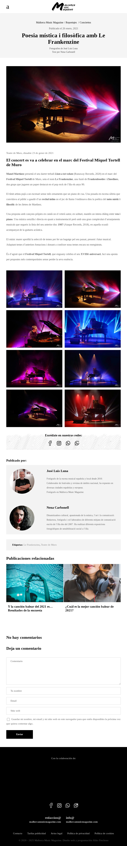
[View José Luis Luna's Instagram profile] (40, 489)
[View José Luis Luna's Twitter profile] (40, 481)
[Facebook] (50, 445)
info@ (82, 819)
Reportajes (71, 22)
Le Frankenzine (32, 544)
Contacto (17, 833)
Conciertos (85, 22)
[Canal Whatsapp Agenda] (77, 445)
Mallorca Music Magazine (49, 22)
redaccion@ (45, 819)
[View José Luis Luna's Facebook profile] (40, 473)
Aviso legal (56, 833)
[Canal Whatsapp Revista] (68, 445)
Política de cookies (104, 833)
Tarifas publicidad (36, 833)
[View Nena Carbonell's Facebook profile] (40, 518)
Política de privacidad (78, 833)
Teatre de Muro (49, 544)
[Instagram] (59, 445)
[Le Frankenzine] (34, 289)
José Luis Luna (57, 471)
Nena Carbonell (58, 507)
